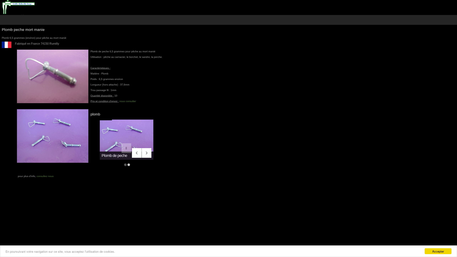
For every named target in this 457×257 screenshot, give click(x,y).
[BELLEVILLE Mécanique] (18, 7)
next (147, 153)
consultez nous (45, 176)
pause (126, 148)
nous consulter (127, 101)
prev (137, 153)
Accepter (438, 251)
